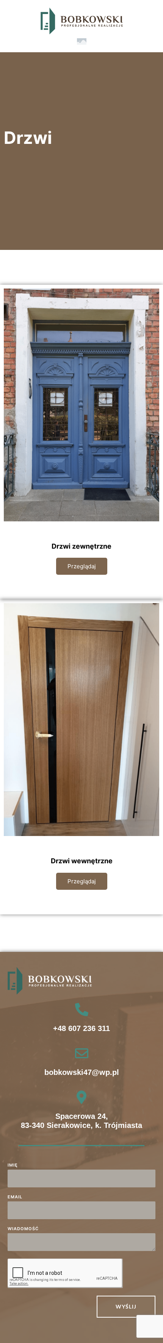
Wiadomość (23, 1229)
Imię (13, 1165)
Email (15, 1197)
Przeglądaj (81, 566)
